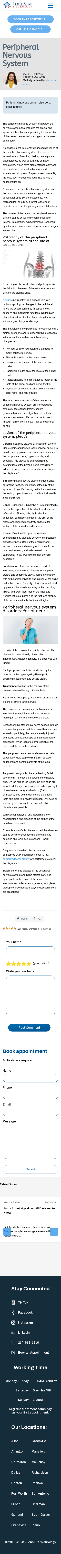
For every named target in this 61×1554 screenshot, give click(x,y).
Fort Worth (19, 1493)
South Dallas (41, 1514)
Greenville (39, 1441)
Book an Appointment (33, 1352)
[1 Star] (4, 928)
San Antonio (40, 1493)
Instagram (25, 1322)
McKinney (38, 1462)
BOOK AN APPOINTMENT (29, 19)
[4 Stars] (12, 928)
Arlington (17, 1451)
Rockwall (38, 1483)
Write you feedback (20, 971)
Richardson (40, 1472)
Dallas (15, 1472)
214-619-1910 (28, 1342)
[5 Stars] (15, 928)
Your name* (14, 942)
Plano (36, 1525)
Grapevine (18, 1525)
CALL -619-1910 (29, 29)
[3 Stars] (9, 928)
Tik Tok (23, 1302)
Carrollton (18, 1462)
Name (7, 1070)
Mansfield (38, 1451)
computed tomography (16, 859)
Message (9, 1121)
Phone (7, 1087)
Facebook (25, 1312)
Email (7, 1104)
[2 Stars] (6, 928)
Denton (16, 1483)
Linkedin (24, 1332)
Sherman (38, 1504)
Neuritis (7, 300)
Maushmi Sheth (12, 1202)
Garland (17, 1514)
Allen (14, 1441)
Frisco (15, 1504)
